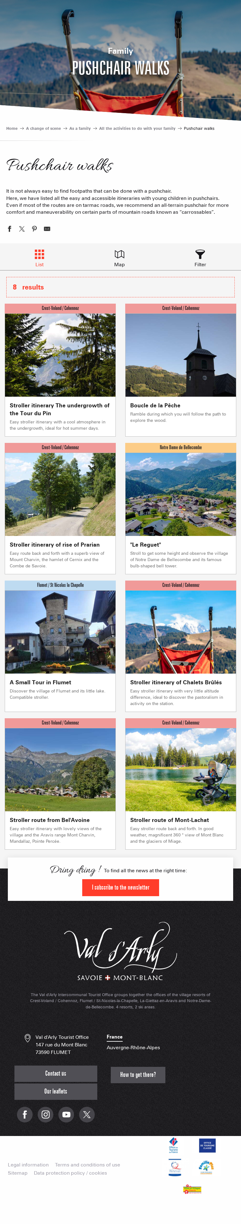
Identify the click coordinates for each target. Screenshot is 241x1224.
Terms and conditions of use (87, 1164)
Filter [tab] (200, 264)
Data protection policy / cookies (70, 1173)
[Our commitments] (206, 1145)
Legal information (28, 1164)
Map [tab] (119, 264)
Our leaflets (55, 1091)
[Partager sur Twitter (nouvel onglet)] (22, 230)
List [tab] (39, 264)
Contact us (55, 1073)
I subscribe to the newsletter (120, 887)
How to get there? (138, 1075)
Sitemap (18, 1173)
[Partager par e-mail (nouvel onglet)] (47, 230)
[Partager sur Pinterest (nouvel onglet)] (34, 230)
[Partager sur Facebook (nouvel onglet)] (9, 230)
